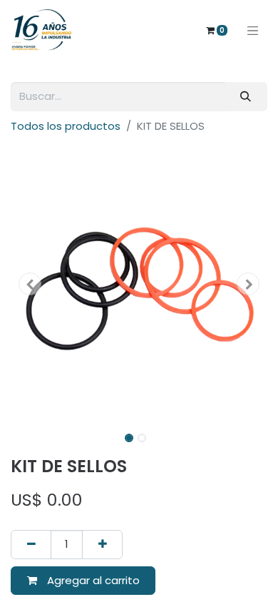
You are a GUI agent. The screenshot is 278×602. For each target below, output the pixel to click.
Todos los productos (65, 125)
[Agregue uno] (102, 544)
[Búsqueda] (246, 96)
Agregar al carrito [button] (92, 580)
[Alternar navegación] (253, 30)
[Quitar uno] (31, 544)
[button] (30, 283)
